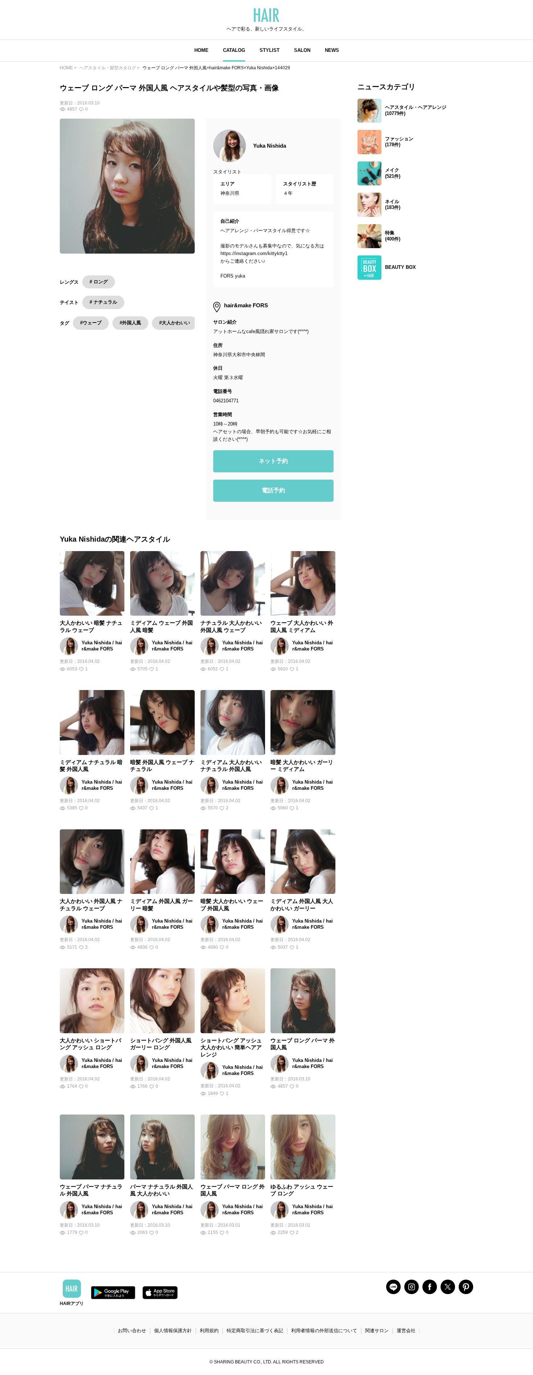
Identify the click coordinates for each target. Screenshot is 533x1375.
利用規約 (209, 1330)
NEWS (332, 50)
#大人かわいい (174, 322)
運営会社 (406, 1330)
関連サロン (377, 1330)
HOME (201, 50)
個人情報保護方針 (173, 1330)
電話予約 (273, 490)
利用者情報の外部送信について (324, 1330)
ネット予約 (273, 461)
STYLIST (270, 50)
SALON (302, 50)
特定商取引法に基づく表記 (255, 1330)
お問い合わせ (132, 1330)
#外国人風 (130, 322)
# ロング (99, 281)
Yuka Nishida (269, 146)
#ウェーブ (91, 322)
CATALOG (234, 50)
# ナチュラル (103, 302)
